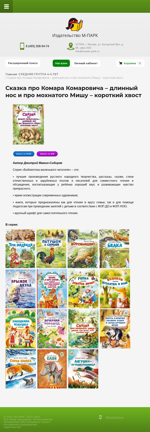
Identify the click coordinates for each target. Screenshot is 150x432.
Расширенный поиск (23, 63)
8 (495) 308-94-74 (37, 46)
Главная (11, 74)
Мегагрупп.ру (115, 417)
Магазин (61, 63)
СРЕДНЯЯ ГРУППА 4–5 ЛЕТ (38, 74)
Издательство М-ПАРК (75, 35)
